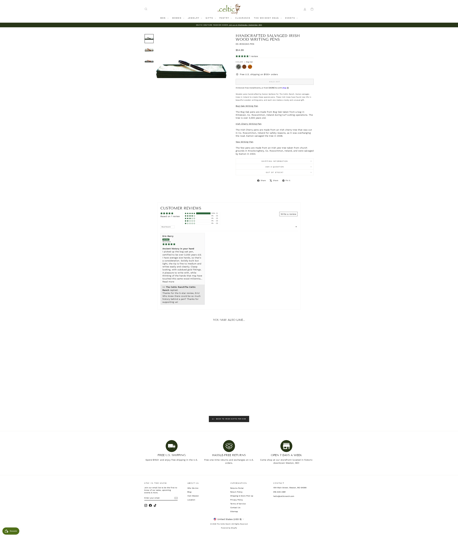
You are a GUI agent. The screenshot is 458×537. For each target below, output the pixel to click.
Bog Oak (238, 66)
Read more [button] (168, 281)
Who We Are (192, 488)
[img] (182, 244)
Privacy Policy (236, 500)
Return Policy (236, 492)
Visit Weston (193, 496)
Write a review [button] (288, 214)
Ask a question (274, 167)
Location (191, 500)
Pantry (224, 18)
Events (290, 18)
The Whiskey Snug (267, 18)
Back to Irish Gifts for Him (230, 419)
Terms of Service (238, 504)
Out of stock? (274, 172)
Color (244, 62)
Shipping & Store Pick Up (241, 496)
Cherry (244, 66)
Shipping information (275, 161)
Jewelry (194, 18)
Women (177, 18)
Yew (250, 66)
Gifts (210, 18)
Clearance (242, 18)
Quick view (164, 385)
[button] (242, 56)
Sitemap (234, 511)
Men (163, 18)
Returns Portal (237, 488)
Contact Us (235, 507)
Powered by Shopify (229, 528)
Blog (189, 492)
